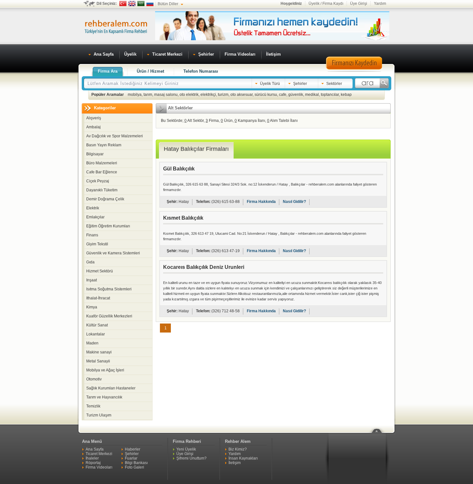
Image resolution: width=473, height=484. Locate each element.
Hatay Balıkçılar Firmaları (196, 149)
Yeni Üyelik (186, 449)
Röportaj (93, 463)
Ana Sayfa (95, 449)
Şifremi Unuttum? (191, 458)
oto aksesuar (241, 94)
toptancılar (330, 94)
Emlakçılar (95, 217)
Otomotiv (94, 379)
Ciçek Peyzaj (97, 181)
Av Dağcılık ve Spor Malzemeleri (114, 136)
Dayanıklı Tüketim (101, 190)
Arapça (140, 3)
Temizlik (93, 406)
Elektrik (92, 208)
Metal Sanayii (98, 361)
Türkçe (122, 3)
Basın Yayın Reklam (103, 145)
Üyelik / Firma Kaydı (326, 3)
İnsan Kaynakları (243, 458)
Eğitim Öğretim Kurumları (108, 226)
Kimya (91, 307)
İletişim (234, 463)
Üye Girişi (358, 3)
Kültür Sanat (97, 325)
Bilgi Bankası (136, 463)
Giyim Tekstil (97, 244)
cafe (282, 94)
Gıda (90, 262)
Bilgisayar (95, 154)
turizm (223, 94)
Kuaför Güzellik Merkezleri (109, 316)
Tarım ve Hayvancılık (104, 397)
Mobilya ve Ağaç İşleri (105, 370)
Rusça (149, 3)
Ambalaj (93, 127)
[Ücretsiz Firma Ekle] (272, 39)
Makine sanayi (99, 352)
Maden (92, 343)
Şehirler (132, 454)
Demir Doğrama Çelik (105, 199)
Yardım (380, 3)
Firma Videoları (99, 467)
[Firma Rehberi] (116, 26)
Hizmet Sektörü (99, 271)
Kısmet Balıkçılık (183, 218)
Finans (92, 235)
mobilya (135, 94)
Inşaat (91, 280)
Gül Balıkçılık (179, 168)
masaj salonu (166, 94)
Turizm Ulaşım (98, 415)
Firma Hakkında (261, 201)
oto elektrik (189, 94)
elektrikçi (208, 94)
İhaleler (92, 458)
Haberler (132, 449)
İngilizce (131, 3)
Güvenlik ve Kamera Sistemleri (113, 253)
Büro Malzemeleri (101, 163)
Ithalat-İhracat (98, 298)
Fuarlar (131, 458)
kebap (346, 94)
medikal (312, 94)
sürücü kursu (266, 94)
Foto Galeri (134, 467)
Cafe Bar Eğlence (101, 172)
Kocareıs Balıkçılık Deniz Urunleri (203, 267)
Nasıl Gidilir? (294, 201)
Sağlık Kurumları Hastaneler (110, 388)
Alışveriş (93, 118)
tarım (148, 94)
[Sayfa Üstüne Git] (379, 427)
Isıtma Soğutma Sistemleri (109, 289)
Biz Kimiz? (237, 449)
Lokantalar (95, 334)
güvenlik (295, 94)
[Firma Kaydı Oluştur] (354, 70)
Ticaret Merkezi (99, 454)
